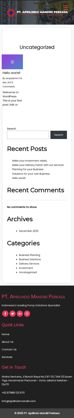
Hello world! (19, 178)
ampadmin (12, 78)
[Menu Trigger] (65, 7)
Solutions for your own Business (31, 174)
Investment (26, 268)
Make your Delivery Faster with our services (38, 165)
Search (11, 128)
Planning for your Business (27, 169)
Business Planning (29, 255)
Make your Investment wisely (29, 160)
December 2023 (28, 231)
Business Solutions (30, 259)
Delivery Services (29, 263)
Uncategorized (28, 272)
